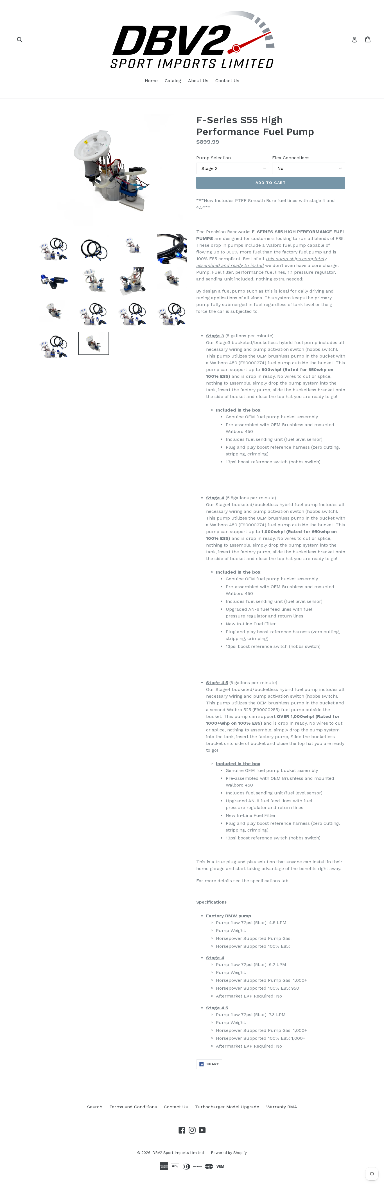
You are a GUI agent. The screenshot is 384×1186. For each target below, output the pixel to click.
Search (94, 1106)
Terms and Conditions (133, 1106)
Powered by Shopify (229, 1153)
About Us (198, 80)
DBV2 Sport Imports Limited (178, 1153)
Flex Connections (291, 157)
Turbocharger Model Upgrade (227, 1106)
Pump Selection (213, 157)
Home (151, 80)
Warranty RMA (281, 1106)
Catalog (173, 80)
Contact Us (227, 80)
